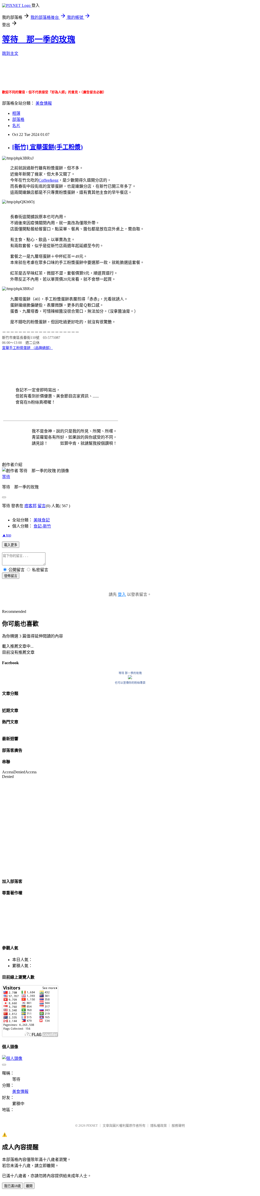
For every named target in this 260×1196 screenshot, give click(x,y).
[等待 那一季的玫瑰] (130, 678)
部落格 (18, 119)
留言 (42, 506)
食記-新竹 (42, 526)
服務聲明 (178, 1125)
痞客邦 (30, 506)
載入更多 (10, 545)
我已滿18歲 (12, 1186)
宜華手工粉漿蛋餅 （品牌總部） (27, 348)
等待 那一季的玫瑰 (38, 39)
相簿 (16, 113)
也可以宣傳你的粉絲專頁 (130, 682)
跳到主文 (10, 53)
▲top (6, 535)
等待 (6, 477)
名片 (16, 125)
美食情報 (44, 103)
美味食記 (42, 520)
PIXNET (92, 1125)
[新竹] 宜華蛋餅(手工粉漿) (47, 147)
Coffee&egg (48, 180)
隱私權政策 (158, 1125)
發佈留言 (10, 576)
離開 (29, 1186)
